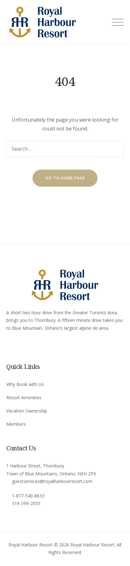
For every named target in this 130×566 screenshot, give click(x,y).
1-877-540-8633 (28, 496)
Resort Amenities (23, 397)
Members (16, 424)
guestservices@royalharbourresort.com (52, 481)
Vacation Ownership (26, 411)
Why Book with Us (25, 384)
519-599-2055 (26, 503)
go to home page (65, 178)
